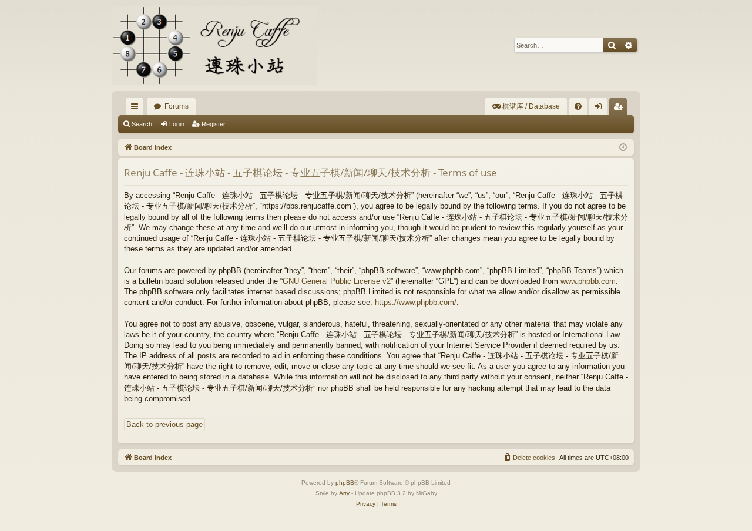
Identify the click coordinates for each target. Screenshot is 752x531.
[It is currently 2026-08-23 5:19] (623, 147)
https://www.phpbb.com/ (415, 302)
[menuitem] (526, 106)
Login (176, 123)
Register (214, 123)
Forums (176, 106)
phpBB (344, 482)
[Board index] (214, 45)
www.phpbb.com (588, 281)
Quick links (136, 108)
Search (142, 123)
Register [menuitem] (620, 108)
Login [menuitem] (600, 108)
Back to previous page (164, 424)
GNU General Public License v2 (337, 281)
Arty (344, 493)
